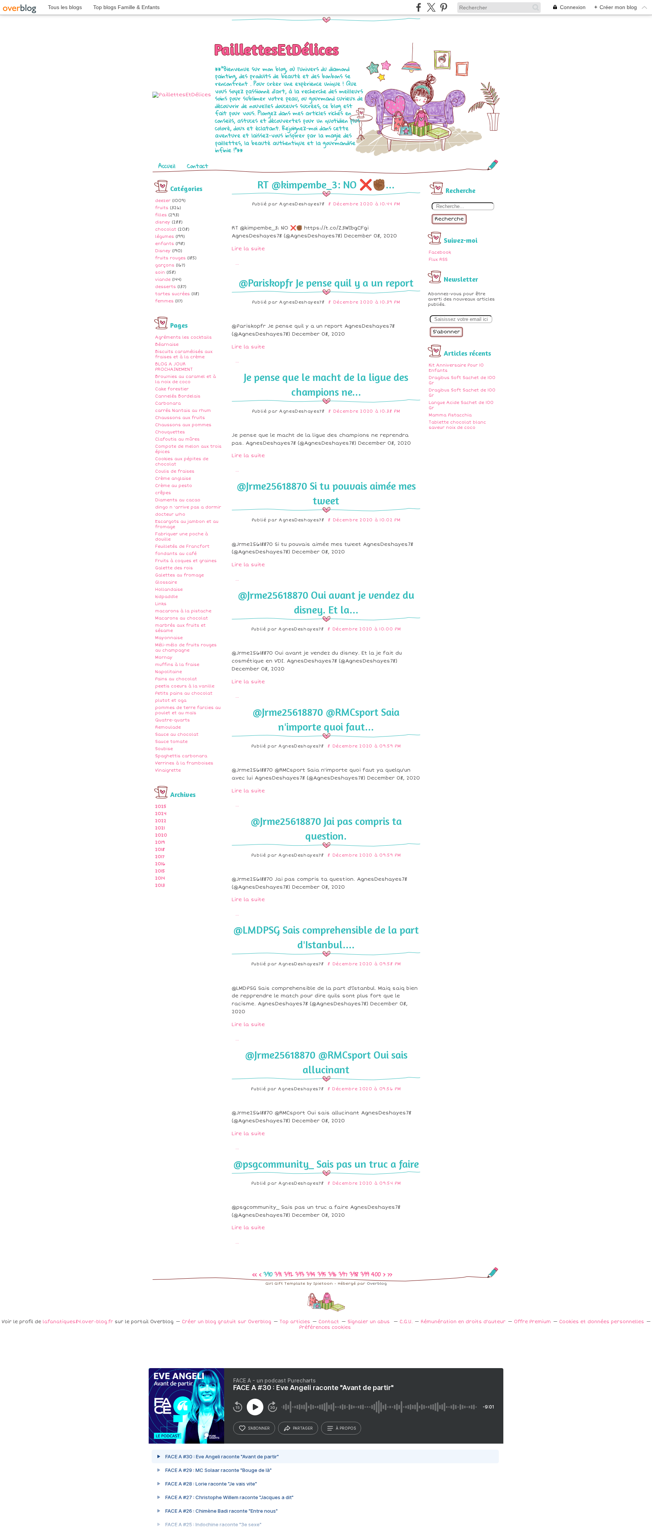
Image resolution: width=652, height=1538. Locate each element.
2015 (160, 871)
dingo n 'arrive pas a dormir (188, 507)
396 (332, 1274)
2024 (160, 813)
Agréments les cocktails (183, 337)
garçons (164, 265)
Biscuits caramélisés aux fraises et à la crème (183, 354)
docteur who (170, 514)
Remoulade (168, 727)
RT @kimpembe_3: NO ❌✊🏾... (326, 184)
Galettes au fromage (179, 575)
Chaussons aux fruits (180, 417)
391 (278, 1274)
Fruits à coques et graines (186, 560)
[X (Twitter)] (431, 7)
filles (161, 215)
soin (160, 272)
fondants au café (176, 553)
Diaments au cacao (177, 500)
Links (160, 603)
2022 (160, 820)
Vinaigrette (168, 770)
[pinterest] (443, 7)
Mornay (163, 657)
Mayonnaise (169, 637)
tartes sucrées (172, 293)
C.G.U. (406, 1322)
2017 (160, 856)
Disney (163, 250)
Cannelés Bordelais (177, 396)
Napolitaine (168, 671)
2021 (160, 828)
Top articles (295, 1322)
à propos (346, 1428)
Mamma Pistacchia (450, 415)
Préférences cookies (325, 1327)
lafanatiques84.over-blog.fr (78, 1322)
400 (376, 1274)
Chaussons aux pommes (183, 424)
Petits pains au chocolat (183, 693)
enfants (164, 243)
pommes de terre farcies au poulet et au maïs (188, 710)
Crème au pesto (173, 485)
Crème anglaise (173, 478)
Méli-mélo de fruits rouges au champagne (186, 648)
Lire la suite (248, 249)
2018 (160, 849)
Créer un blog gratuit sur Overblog (226, 1322)
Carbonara (168, 403)
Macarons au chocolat (181, 618)
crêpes (163, 492)
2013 (160, 885)
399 (365, 1274)
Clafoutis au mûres (177, 439)
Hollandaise (169, 589)
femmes (164, 301)
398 (354, 1274)
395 (322, 1274)
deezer (163, 200)
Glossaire (166, 582)
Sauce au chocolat (176, 734)
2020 (161, 835)
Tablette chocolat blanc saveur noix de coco (457, 425)
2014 (160, 878)
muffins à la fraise (177, 664)
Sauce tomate (171, 741)
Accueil (166, 165)
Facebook (440, 252)
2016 (160, 863)
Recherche (449, 219)
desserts (165, 286)
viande (163, 279)
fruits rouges (170, 258)
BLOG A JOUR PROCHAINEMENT (174, 367)
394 (310, 1274)
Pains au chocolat (176, 679)
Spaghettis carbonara (181, 756)
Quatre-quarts (172, 720)
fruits (161, 207)
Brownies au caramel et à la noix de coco (185, 379)
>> (390, 1274)
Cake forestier (172, 389)
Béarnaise (166, 344)
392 (288, 1274)
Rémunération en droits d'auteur (463, 1322)
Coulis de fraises (174, 471)
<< (254, 1274)
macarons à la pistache (183, 611)
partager (303, 1428)
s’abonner (259, 1428)
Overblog (377, 1283)
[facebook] (418, 7)
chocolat (165, 229)
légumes (164, 236)
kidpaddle (166, 596)
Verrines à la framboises (184, 763)
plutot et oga (170, 700)
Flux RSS (438, 259)
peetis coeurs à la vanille (184, 686)
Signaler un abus (369, 1322)
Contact (197, 165)
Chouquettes (170, 432)
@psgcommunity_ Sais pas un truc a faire (326, 1163)
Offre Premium (532, 1322)
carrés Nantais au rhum (183, 410)
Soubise (164, 748)
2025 (160, 806)
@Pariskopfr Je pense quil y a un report (326, 282)
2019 (160, 842)
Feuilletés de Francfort (182, 546)
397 (343, 1274)
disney (162, 222)
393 (299, 1274)
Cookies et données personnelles (601, 1322)
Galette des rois (174, 568)
